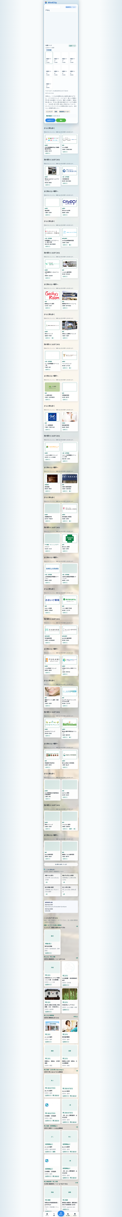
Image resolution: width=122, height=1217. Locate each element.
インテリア (49, 111)
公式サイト (50, 120)
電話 (61, 120)
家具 (56, 111)
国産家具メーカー (64, 111)
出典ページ (72, 46)
